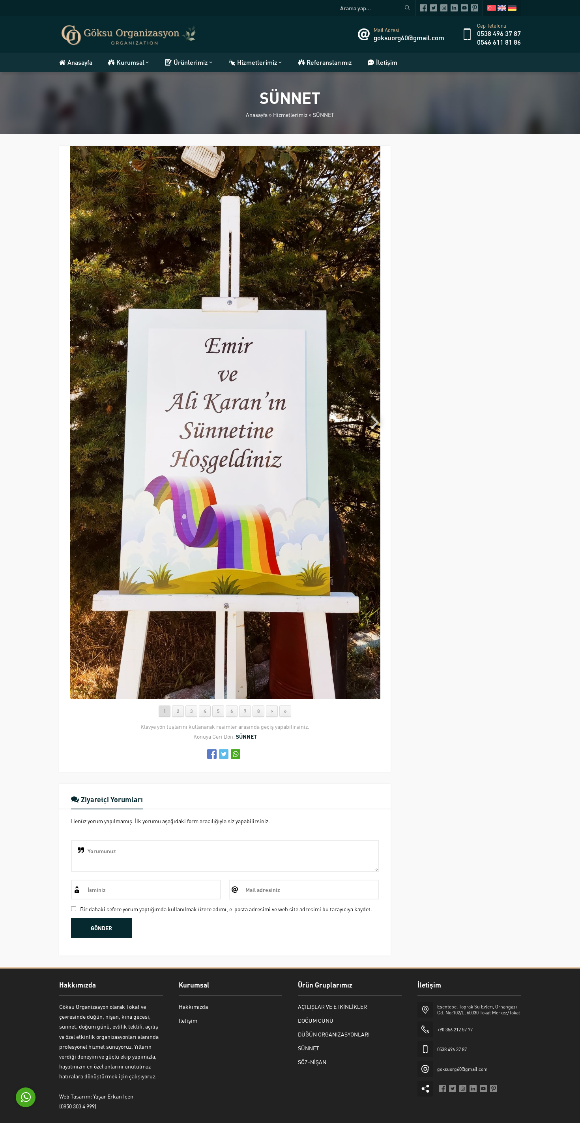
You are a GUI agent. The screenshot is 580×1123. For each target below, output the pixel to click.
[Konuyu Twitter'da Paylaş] (223, 754)
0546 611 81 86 (499, 42)
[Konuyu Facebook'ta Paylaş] (212, 754)
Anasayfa (257, 114)
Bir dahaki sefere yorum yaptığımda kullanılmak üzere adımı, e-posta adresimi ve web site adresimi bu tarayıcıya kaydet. (226, 908)
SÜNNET (323, 114)
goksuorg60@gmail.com (409, 37)
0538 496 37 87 (499, 33)
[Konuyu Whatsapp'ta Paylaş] (235, 754)
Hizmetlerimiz (290, 114)
